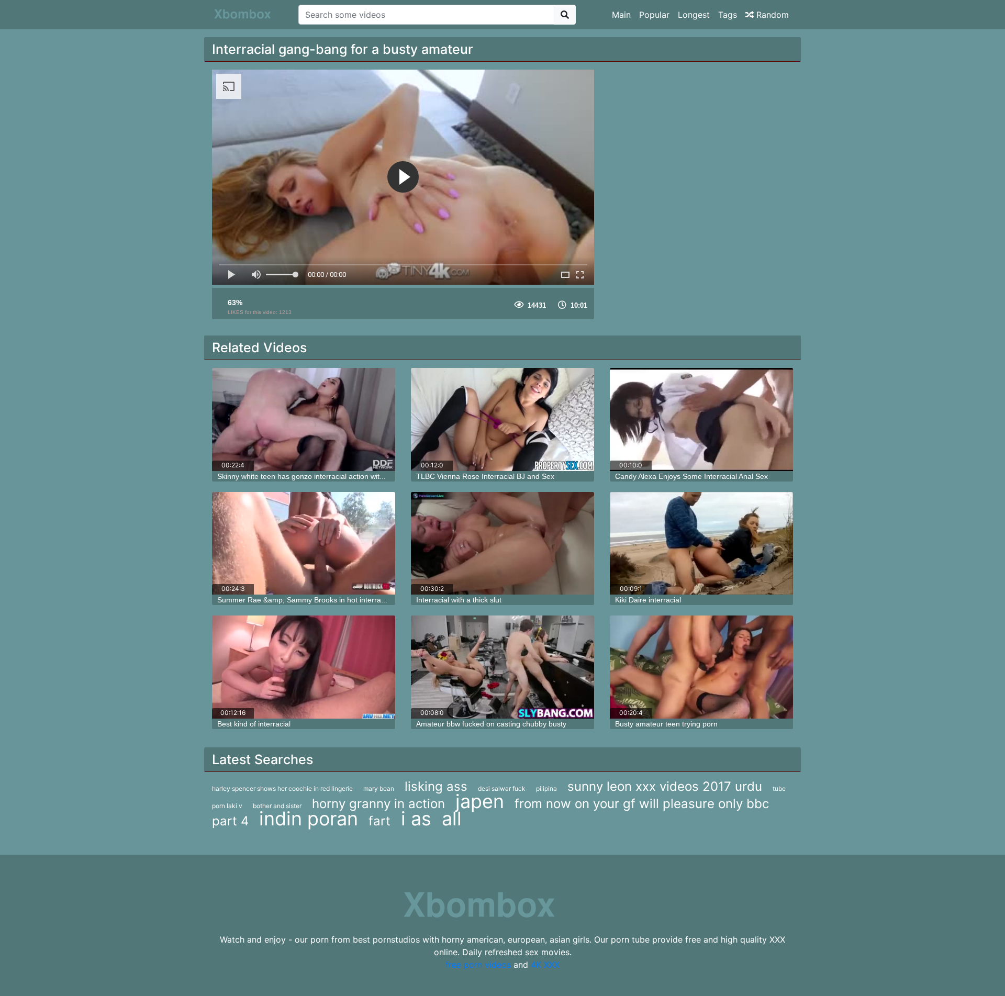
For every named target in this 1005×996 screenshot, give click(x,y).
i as (416, 818)
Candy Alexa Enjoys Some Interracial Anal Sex (691, 476)
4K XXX (545, 964)
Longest (694, 14)
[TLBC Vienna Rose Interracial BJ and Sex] (502, 419)
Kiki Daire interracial (648, 600)
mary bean (378, 788)
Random (771, 14)
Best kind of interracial (254, 724)
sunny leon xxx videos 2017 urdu (664, 786)
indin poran (308, 818)
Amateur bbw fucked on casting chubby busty (491, 724)
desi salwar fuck (502, 788)
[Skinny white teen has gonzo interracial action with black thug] (303, 419)
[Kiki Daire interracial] (701, 543)
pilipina (546, 788)
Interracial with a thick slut (458, 600)
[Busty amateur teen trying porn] (701, 667)
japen (479, 801)
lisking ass (436, 786)
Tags (727, 14)
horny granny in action (378, 803)
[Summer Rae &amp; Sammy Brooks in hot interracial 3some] (303, 543)
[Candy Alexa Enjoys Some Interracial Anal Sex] (701, 419)
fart (379, 821)
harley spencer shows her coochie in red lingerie (282, 788)
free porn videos (478, 964)
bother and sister (277, 806)
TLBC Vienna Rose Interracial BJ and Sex (485, 476)
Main (621, 14)
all (452, 818)
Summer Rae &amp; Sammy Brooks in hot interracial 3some (317, 600)
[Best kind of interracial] (303, 667)
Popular (654, 14)
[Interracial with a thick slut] (502, 543)
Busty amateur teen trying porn (666, 724)
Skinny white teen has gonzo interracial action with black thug (318, 476)
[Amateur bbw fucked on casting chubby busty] (502, 667)
